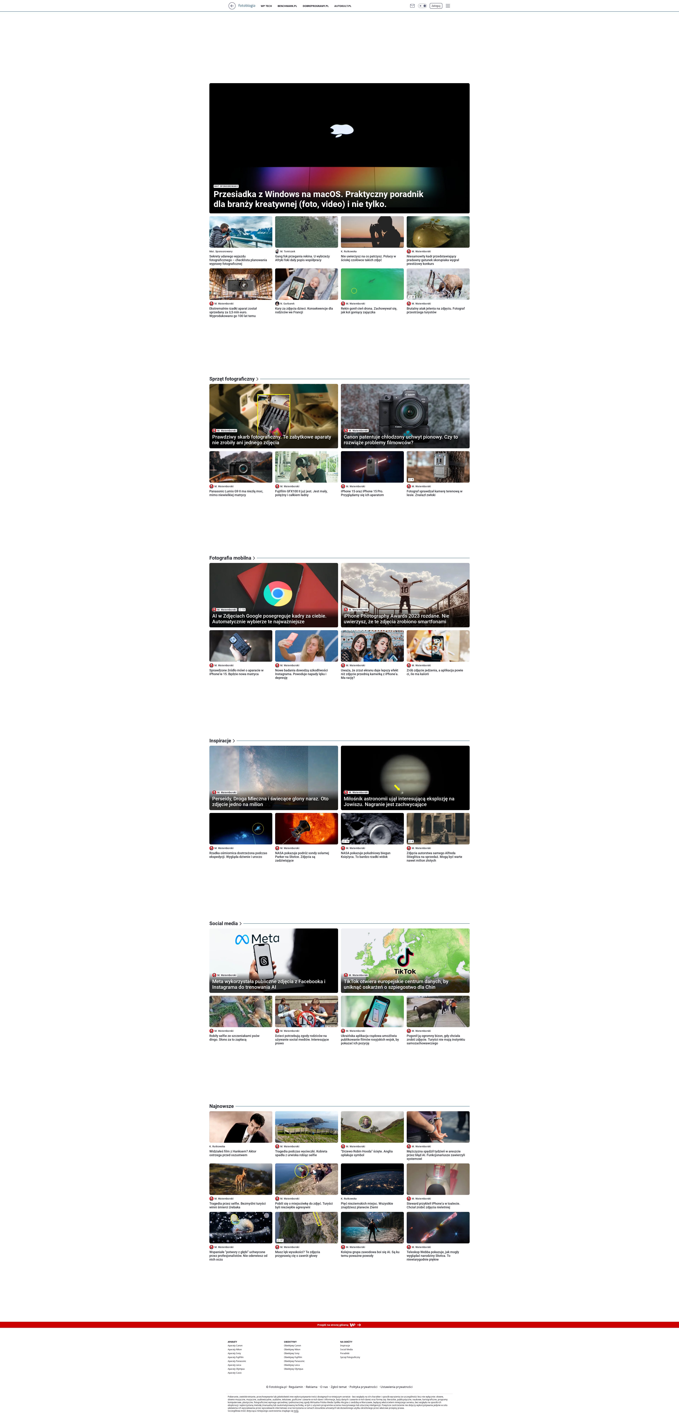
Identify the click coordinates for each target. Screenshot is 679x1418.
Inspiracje (345, 1345)
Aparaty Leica (234, 1365)
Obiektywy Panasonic (294, 1361)
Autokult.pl (342, 6)
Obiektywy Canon (292, 1345)
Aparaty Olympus (236, 1368)
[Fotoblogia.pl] (249, 6)
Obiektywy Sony (291, 1353)
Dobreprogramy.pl (316, 6)
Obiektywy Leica (292, 1365)
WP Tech (266, 6)
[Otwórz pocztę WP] (412, 6)
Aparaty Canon (235, 1345)
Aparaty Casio (235, 1372)
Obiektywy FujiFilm (293, 1357)
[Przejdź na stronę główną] (232, 8)
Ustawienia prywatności (396, 1387)
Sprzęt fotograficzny (350, 1357)
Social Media (346, 1349)
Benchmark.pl (287, 6)
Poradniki (344, 1353)
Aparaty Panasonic (237, 1361)
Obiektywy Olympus (293, 1368)
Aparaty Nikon (235, 1349)
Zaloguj (436, 5)
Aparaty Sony (234, 1353)
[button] (422, 6)
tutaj (296, 1410)
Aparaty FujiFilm (235, 1357)
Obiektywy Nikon (292, 1349)
